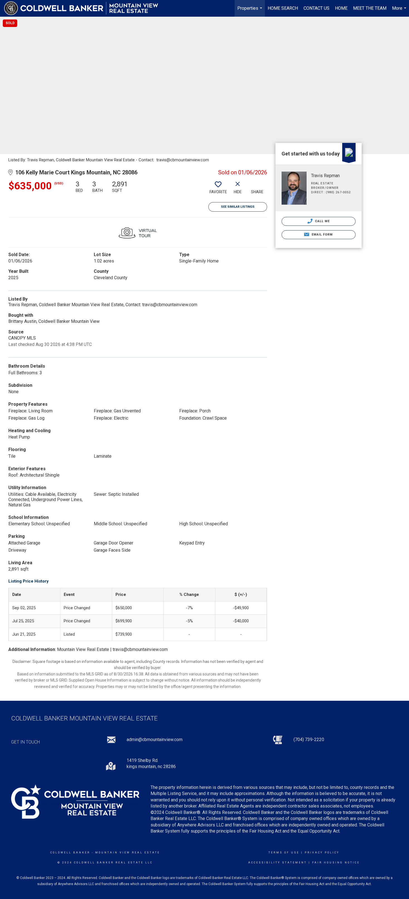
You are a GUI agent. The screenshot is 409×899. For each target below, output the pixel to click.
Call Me (322, 221)
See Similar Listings (238, 207)
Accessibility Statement (277, 862)
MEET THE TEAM (369, 8)
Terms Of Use (283, 852)
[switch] (218, 189)
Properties (250, 11)
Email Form (321, 234)
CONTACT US (316, 8)
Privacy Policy (322, 852)
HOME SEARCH (283, 8)
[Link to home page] (84, 8)
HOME (341, 8)
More (400, 11)
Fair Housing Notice (336, 862)
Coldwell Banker (70, 852)
